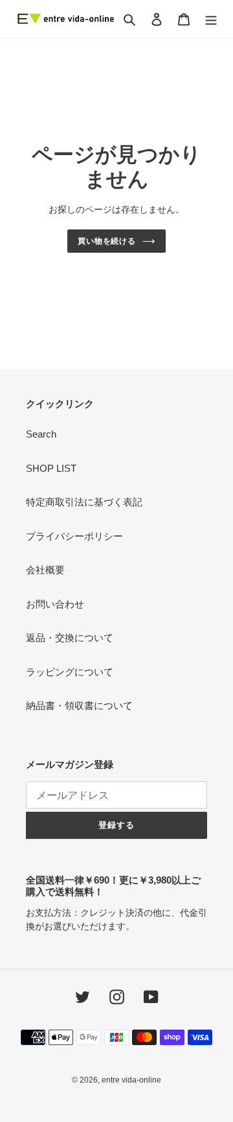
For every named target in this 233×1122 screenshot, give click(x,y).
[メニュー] (211, 19)
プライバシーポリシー (74, 536)
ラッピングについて (69, 671)
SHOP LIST (51, 468)
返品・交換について (69, 637)
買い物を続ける (107, 241)
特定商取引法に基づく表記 (84, 501)
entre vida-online (131, 1080)
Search (41, 434)
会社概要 (45, 569)
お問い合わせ (55, 603)
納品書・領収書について (79, 705)
